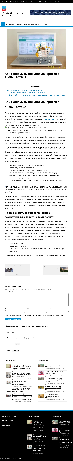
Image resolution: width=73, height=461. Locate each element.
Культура (50, 1)
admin (14, 332)
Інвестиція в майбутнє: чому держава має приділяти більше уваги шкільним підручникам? (21, 366)
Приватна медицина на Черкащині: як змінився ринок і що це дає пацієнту (21, 383)
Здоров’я (32, 1)
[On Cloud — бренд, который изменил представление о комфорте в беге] (8, 390)
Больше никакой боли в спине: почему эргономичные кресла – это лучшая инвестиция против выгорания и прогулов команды (22, 397)
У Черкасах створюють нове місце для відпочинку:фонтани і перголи (54, 379)
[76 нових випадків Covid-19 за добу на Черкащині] (41, 373)
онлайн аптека (49, 119)
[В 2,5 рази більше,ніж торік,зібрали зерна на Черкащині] (41, 396)
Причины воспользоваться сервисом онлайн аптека (27, 93)
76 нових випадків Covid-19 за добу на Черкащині (54, 372)
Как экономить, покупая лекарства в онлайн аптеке (24, 90)
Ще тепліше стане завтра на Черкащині (53, 365)
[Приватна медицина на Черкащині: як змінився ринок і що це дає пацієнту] (8, 382)
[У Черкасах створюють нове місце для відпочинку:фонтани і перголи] (41, 378)
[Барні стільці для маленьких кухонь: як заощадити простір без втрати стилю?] (8, 375)
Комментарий (9, 291)
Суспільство (23, 1)
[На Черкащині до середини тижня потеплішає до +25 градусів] (41, 387)
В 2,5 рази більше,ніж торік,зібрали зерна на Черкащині (52, 396)
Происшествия (41, 1)
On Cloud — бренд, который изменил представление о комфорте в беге (21, 389)
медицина (16, 350)
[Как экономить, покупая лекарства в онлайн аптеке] (36, 49)
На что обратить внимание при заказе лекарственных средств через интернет (36, 95)
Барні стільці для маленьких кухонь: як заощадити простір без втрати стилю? (21, 374)
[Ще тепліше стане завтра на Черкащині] (41, 365)
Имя (6, 308)
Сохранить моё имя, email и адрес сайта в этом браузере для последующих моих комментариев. (34, 315)
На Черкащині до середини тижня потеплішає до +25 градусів (53, 388)
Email (29, 308)
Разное (57, 1)
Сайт (50, 308)
